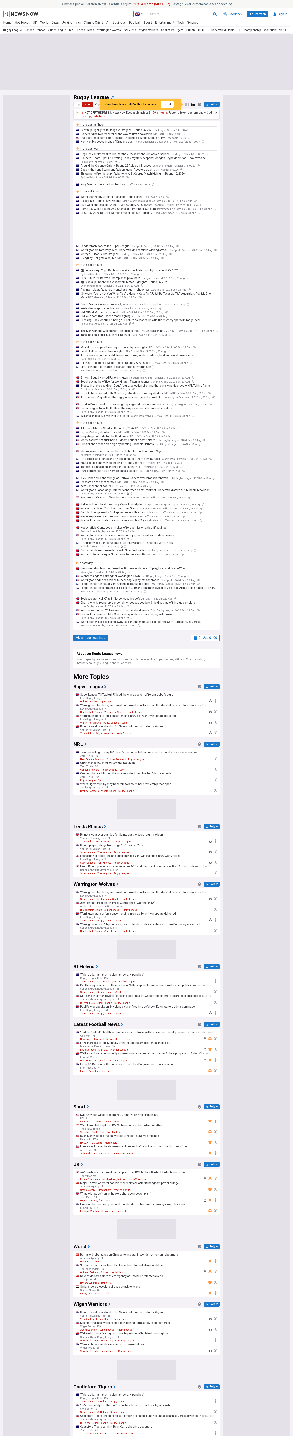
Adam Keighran (88, 1330)
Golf (102, 1132)
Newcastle (112, 1039)
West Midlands (122, 1190)
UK (35, 22)
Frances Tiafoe (102, 1153)
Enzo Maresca (88, 1050)
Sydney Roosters (116, 759)
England (121, 1211)
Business (119, 22)
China (97, 1261)
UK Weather (107, 1211)
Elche (83, 1071)
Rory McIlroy (113, 1132)
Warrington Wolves (109, 30)
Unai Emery (86, 1060)
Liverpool (125, 1039)
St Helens (130, 30)
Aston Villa (101, 1060)
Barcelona (94, 1071)
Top (77, 104)
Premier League (119, 1050)
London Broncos (35, 30)
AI (107, 22)
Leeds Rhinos (85, 30)
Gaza (55, 22)
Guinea (104, 1272)
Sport (148, 22)
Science (192, 22)
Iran (78, 22)
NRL (71, 30)
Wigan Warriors (148, 30)
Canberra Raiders (89, 770)
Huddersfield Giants (222, 30)
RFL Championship (249, 30)
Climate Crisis (93, 22)
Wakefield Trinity (274, 30)
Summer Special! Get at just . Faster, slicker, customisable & (144, 4)
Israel (106, 1293)
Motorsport (111, 1143)
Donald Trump (111, 1122)
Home (7, 22)
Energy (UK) (97, 1200)
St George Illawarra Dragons (95, 1433)
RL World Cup (87, 1003)
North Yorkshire (137, 1179)
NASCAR (84, 1143)
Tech (180, 22)
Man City (103, 1050)
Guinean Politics (89, 1272)
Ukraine (67, 22)
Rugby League (12, 30)
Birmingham (104, 1190)
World (44, 22)
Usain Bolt (85, 1261)
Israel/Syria (86, 1293)
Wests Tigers (108, 791)
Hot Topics (22, 22)
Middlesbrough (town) (114, 1179)
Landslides (117, 1272)
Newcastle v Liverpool (92, 1039)
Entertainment (164, 22)
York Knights (87, 733)
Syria (97, 1293)
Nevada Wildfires (89, 1283)
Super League (57, 30)
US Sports (96, 1122)
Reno (104, 1283)
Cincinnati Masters (123, 1153)
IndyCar (84, 1122)
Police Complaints (90, 1179)
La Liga (106, 1071)
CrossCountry (87, 1190)
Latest (87, 104)
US (110, 1283)
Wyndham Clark (88, 1132)
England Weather (89, 1211)
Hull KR (190, 30)
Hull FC (202, 30)
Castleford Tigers (172, 30)
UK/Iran (84, 1200)
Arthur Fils (85, 1153)
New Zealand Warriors (92, 759)
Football (134, 22)
